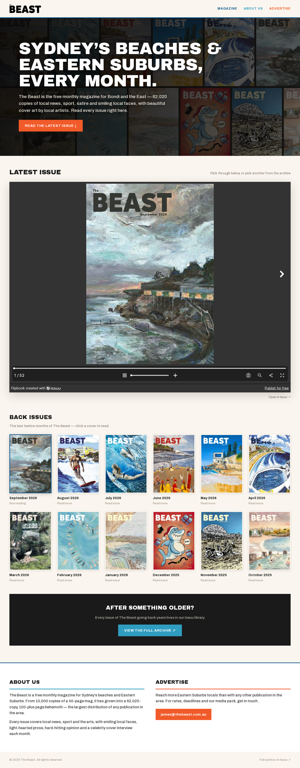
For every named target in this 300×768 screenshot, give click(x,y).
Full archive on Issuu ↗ (275, 759)
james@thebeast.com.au (183, 714)
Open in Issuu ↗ (280, 397)
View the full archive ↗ (150, 630)
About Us (253, 8)
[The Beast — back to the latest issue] (25, 8)
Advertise (280, 8)
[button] (30, 470)
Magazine (227, 8)
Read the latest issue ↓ (51, 126)
